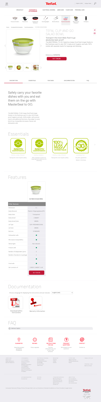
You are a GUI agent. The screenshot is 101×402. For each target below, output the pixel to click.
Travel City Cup (89, 358)
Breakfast (19, 10)
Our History (71, 381)
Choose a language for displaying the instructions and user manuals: (29, 293)
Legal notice (68, 388)
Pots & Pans (23, 363)
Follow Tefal (88, 3)
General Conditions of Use (51, 388)
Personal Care (80, 10)
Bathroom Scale (88, 365)
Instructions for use (57, 380)
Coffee (54, 361)
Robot (70, 362)
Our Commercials (73, 383)
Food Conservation (25, 368)
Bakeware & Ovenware (26, 364)
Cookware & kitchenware (33, 10)
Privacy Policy (21, 388)
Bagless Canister (72, 359)
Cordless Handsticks (73, 361)
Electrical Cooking (49, 10)
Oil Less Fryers (40, 364)
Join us (35, 388)
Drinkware (23, 371)
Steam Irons (8, 359)
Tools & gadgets (24, 366)
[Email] (94, 33)
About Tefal (87, 394)
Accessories (24, 378)
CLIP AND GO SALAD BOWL (36, 199)
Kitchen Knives (25, 367)
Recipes (39, 378)
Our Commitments (73, 380)
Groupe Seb (29, 388)
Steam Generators (10, 361)
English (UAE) (79, 3)
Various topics (15, 328)
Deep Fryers (40, 365)
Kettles (54, 362)
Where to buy (56, 383)
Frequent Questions (57, 381)
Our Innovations (72, 378)
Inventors (40, 388)
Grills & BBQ (40, 362)
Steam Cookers (40, 359)
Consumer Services (11, 388)
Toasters (55, 359)
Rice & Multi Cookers (42, 361)
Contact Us (55, 384)
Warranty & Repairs (57, 378)
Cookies (62, 388)
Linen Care (60, 10)
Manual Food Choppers (26, 370)
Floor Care (69, 10)
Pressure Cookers (25, 361)
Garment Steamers (10, 362)
